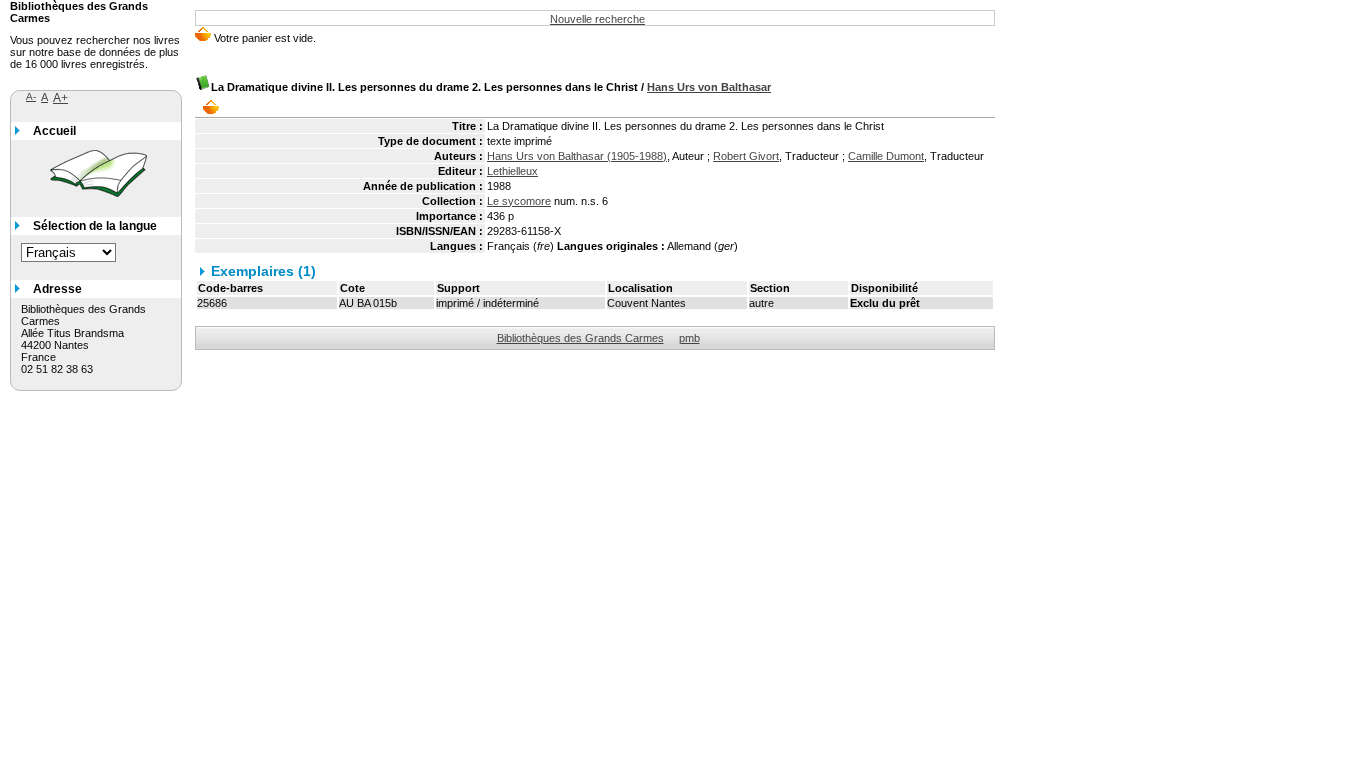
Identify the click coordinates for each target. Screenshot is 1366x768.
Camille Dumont (886, 156)
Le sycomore (519, 201)
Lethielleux (512, 171)
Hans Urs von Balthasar (709, 87)
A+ (60, 98)
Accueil (54, 131)
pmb (689, 338)
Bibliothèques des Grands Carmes (580, 338)
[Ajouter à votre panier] (215, 107)
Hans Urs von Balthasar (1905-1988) (577, 156)
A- (31, 96)
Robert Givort (746, 156)
